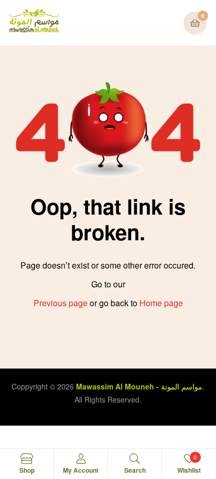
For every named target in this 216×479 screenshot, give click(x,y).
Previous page (61, 303)
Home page (161, 303)
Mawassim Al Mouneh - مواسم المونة (139, 386)
